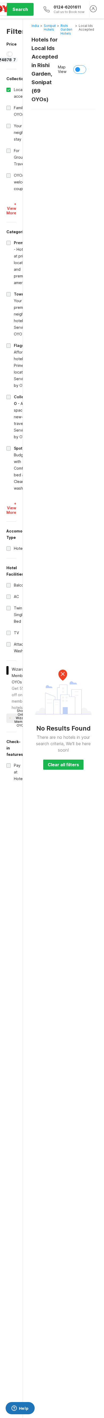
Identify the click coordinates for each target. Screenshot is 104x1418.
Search (20, 9)
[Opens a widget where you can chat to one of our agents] (20, 1408)
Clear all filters (63, 764)
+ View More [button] (11, 208)
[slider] (10, 54)
